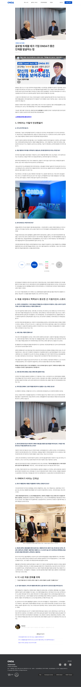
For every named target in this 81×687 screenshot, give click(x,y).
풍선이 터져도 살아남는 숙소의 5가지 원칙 (27, 642)
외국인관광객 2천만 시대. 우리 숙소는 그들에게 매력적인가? (31, 636)
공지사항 (70, 661)
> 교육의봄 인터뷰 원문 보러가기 (23, 117)
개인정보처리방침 (11, 664)
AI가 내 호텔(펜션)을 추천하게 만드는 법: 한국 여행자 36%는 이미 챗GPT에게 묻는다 (36, 639)
